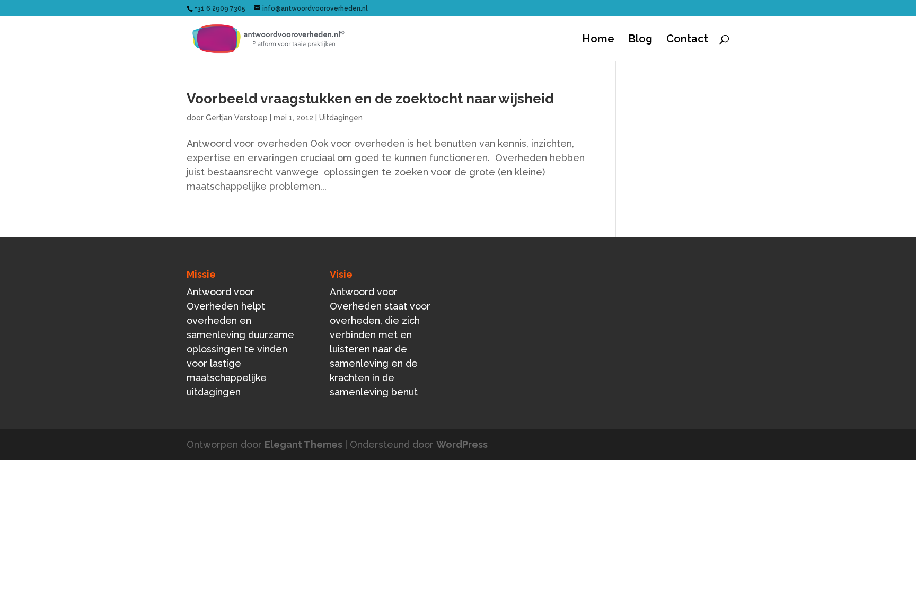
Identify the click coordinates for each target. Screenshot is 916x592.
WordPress (462, 444)
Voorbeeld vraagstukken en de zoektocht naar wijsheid (370, 99)
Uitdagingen (341, 117)
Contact (687, 40)
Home (598, 40)
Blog (640, 40)
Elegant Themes (303, 444)
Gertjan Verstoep (237, 117)
